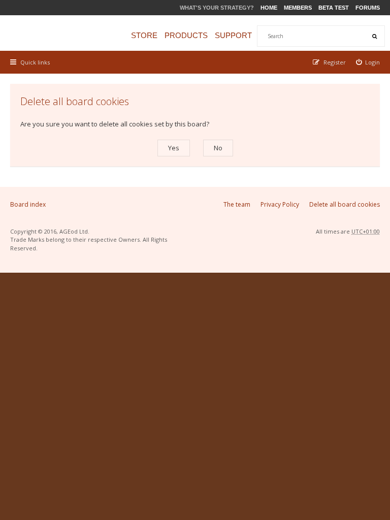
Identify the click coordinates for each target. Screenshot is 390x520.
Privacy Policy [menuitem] (280, 204)
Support (233, 35)
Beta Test (333, 8)
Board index (28, 204)
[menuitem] (368, 62)
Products (186, 35)
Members (298, 8)
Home (269, 8)
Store (144, 35)
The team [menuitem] (236, 204)
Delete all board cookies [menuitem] (344, 204)
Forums (367, 8)
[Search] (374, 36)
